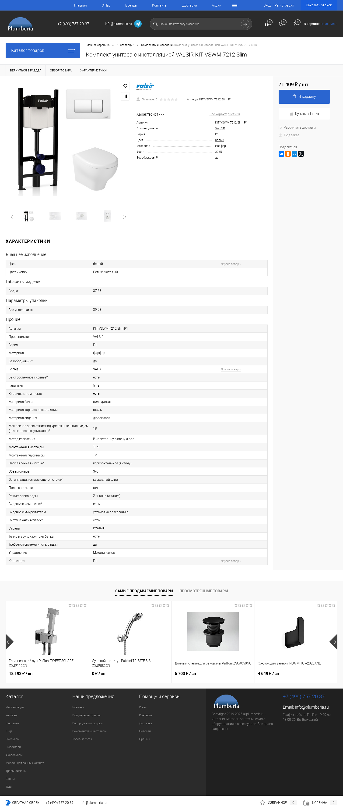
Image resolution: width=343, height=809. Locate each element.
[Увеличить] (68, 140)
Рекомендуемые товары (89, 731)
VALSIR (220, 128)
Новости (145, 731)
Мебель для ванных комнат (25, 763)
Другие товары (231, 264)
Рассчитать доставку (300, 127)
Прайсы (144, 739)
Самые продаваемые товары (144, 591)
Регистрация (284, 5)
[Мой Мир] (294, 154)
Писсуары (13, 739)
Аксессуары (14, 755)
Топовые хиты (82, 739)
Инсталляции (15, 707)
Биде (9, 731)
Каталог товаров (27, 50)
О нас (143, 707)
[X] (301, 154)
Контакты (159, 5)
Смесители (13, 747)
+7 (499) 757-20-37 (60, 803)
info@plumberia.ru (312, 707)
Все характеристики (225, 114)
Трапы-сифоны (16, 771)
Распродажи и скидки (87, 723)
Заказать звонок (319, 5)
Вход (267, 5)
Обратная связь (25, 803)
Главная (80, 5)
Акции (216, 5)
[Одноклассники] (288, 154)
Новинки (78, 707)
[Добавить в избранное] (125, 86)
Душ (8, 786)
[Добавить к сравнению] (125, 96)
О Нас (106, 5)
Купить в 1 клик (307, 114)
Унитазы (12, 715)
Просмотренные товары (203, 591)
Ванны (10, 779)
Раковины (13, 723)
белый (219, 140)
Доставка (189, 5)
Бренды (131, 5)
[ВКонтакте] (281, 154)
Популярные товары (86, 715)
